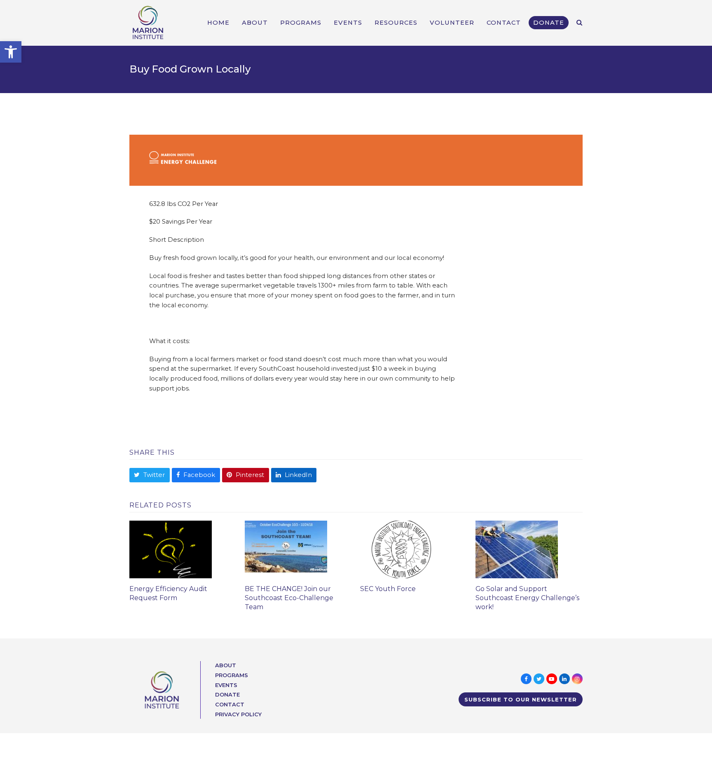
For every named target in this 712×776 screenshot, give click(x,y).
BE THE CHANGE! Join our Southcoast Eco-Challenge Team (289, 598)
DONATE (227, 694)
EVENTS (226, 685)
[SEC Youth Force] (401, 549)
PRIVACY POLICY (238, 714)
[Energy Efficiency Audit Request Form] (170, 549)
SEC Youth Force (388, 589)
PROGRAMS (231, 675)
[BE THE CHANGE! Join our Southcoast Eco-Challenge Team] (286, 549)
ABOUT (225, 665)
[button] (10, 52)
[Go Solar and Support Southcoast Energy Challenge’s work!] (516, 549)
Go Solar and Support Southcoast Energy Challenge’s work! (527, 598)
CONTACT (229, 704)
